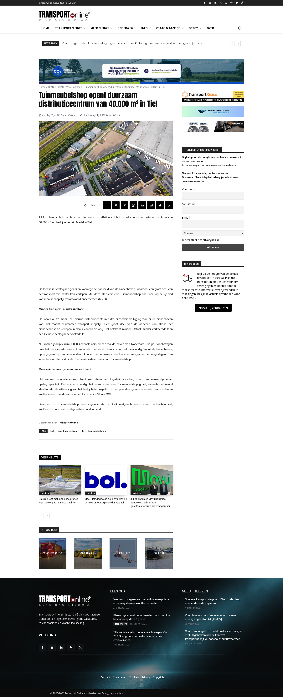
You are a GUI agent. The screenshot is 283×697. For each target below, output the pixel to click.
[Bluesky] (231, 3)
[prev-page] (41, 515)
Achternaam (189, 203)
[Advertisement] (106, 257)
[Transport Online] (69, 16)
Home (42, 87)
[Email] (151, 205)
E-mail (186, 217)
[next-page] (47, 515)
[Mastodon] (236, 3)
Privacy (146, 677)
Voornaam (188, 189)
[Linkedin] (215, 3)
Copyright (159, 677)
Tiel (52, 430)
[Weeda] (52, 553)
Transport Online (68, 422)
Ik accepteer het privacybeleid (200, 240)
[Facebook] (205, 3)
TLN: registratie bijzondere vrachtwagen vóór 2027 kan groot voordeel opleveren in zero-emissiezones (140, 636)
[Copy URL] (169, 205)
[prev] (232, 43)
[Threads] (242, 3)
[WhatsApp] (133, 205)
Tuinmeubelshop (97, 430)
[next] (238, 43)
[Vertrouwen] (159, 553)
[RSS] (221, 3)
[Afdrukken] (160, 205)
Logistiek (77, 87)
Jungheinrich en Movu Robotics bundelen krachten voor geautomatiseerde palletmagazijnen (151, 502)
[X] (226, 3)
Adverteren (119, 677)
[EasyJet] (123, 553)
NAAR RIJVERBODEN (213, 308)
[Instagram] (210, 3)
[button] (239, 28)
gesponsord (121, 623)
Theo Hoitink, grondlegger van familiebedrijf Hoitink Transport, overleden (109, 43)
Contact (105, 677)
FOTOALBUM (49, 529)
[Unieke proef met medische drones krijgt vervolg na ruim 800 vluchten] (60, 480)
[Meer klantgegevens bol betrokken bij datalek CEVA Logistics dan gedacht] (106, 480)
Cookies (134, 677)
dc (82, 430)
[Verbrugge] (88, 553)
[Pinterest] (124, 205)
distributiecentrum (68, 430)
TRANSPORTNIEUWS (58, 87)
